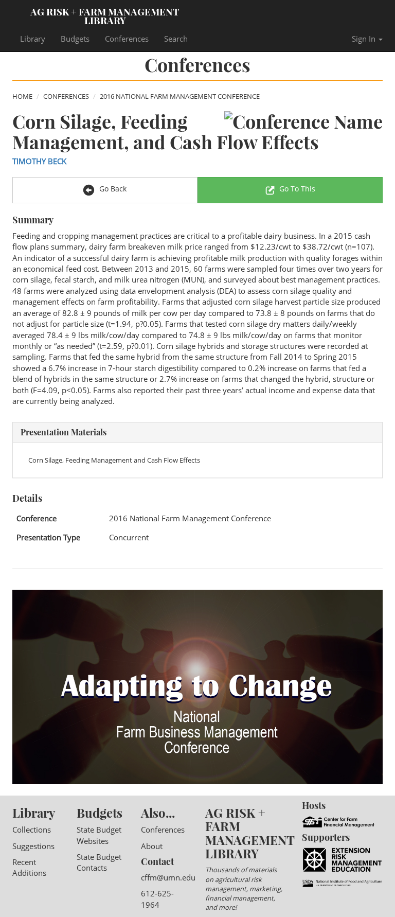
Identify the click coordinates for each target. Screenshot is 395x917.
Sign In (365, 38)
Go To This (297, 188)
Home (22, 96)
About (152, 846)
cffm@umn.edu (168, 877)
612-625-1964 (157, 898)
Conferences (127, 38)
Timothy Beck (39, 161)
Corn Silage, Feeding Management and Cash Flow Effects (114, 460)
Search (176, 38)
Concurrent (129, 537)
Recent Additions (29, 867)
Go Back (112, 188)
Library (32, 38)
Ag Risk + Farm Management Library (104, 15)
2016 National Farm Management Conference (180, 96)
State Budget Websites (99, 834)
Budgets (75, 38)
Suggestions (33, 846)
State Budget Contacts (99, 862)
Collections (31, 829)
